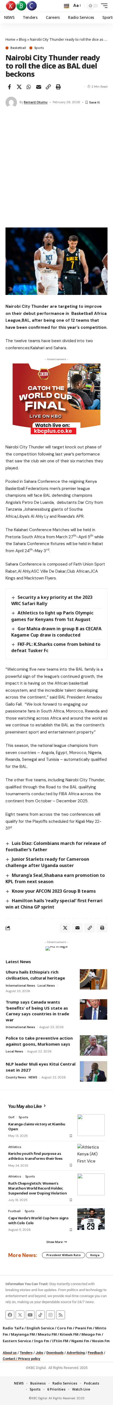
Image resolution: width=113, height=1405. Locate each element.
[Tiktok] (40, 1315)
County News (16, 1077)
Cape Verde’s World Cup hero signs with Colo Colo (38, 1220)
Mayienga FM (23, 1334)
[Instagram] (50, 1315)
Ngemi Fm (80, 1340)
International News (20, 985)
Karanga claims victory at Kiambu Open (36, 1126)
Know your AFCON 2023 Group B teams (54, 891)
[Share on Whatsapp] (29, 86)
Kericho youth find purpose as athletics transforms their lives (35, 1156)
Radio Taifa (13, 1328)
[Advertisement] (56, 168)
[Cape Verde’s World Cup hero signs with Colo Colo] (91, 1219)
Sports (39, 47)
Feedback (95, 1353)
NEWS (33, 1077)
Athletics (14, 1147)
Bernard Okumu (35, 102)
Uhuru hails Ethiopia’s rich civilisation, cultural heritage (35, 975)
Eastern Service (17, 1340)
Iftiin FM (60, 1340)
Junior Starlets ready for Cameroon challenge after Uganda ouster (47, 862)
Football (14, 1211)
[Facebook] (9, 1315)
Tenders (26, 1353)
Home (10, 39)
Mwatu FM (47, 1334)
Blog (22, 39)
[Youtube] (30, 1315)
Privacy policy (29, 1359)
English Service (40, 1328)
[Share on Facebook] (9, 86)
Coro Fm (64, 1328)
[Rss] (60, 1315)
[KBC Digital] (21, 6)
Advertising (76, 1353)
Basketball (18, 47)
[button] (66, 5)
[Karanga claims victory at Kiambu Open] (91, 1125)
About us (10, 1353)
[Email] (39, 86)
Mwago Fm (91, 1334)
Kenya (95, 1255)
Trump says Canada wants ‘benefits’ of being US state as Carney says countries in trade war (37, 1010)
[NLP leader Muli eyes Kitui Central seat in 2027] (93, 1071)
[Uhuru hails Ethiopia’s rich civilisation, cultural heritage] (93, 979)
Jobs (39, 1353)
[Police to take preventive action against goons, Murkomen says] (93, 1045)
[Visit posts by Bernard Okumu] (11, 102)
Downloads (55, 1353)
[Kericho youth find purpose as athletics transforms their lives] (91, 1155)
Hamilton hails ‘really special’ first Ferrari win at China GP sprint (54, 904)
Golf (11, 1117)
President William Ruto (63, 1255)
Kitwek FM (69, 1334)
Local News (46, 985)
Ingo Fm (41, 1340)
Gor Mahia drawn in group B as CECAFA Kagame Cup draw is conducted (56, 632)
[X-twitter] (20, 1315)
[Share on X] (19, 86)
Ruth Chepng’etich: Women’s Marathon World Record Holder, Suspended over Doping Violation (37, 1188)
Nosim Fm (100, 1340)
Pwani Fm (83, 1328)
